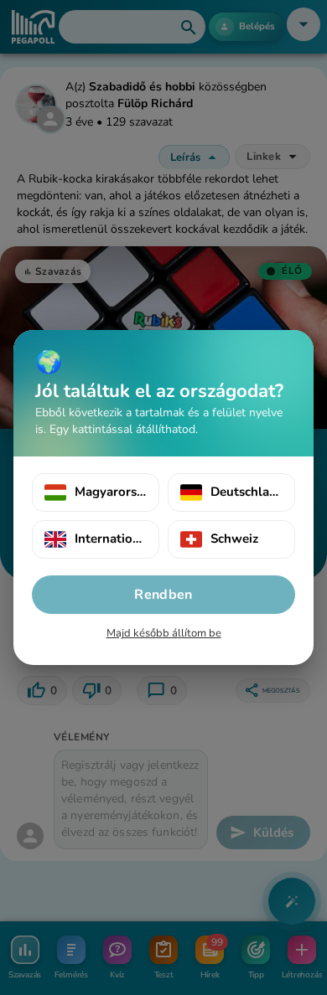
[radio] (95, 492)
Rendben (163, 594)
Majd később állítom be (163, 633)
